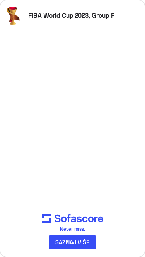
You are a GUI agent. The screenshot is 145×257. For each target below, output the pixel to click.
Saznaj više (72, 242)
